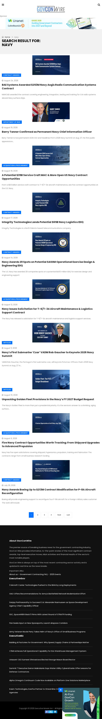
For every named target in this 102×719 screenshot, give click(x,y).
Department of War (11, 122)
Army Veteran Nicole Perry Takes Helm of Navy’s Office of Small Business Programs (47, 631)
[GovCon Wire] (51, 9)
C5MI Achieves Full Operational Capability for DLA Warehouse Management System (47, 651)
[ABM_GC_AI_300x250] (80, 703)
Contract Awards (11, 75)
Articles (7, 343)
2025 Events (55, 574)
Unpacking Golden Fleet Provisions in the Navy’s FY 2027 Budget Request (48, 399)
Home (7, 37)
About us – (14, 574)
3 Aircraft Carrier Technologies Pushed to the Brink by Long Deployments (42, 585)
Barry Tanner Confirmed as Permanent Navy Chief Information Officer (47, 132)
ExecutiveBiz (16, 635)
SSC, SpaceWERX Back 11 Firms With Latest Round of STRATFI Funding (40, 614)
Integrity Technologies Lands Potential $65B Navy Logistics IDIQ (42, 222)
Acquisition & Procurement (15, 165)
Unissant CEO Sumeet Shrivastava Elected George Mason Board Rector (42, 659)
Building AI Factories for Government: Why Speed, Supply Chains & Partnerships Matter (49, 642)
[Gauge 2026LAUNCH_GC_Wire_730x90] (51, 23)
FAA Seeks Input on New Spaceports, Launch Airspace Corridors (38, 623)
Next (59, 515)
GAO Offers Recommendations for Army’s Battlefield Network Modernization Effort (47, 593)
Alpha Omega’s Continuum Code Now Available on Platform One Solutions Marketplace (49, 680)
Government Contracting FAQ (34, 574)
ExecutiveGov (17, 578)
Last (68, 515)
